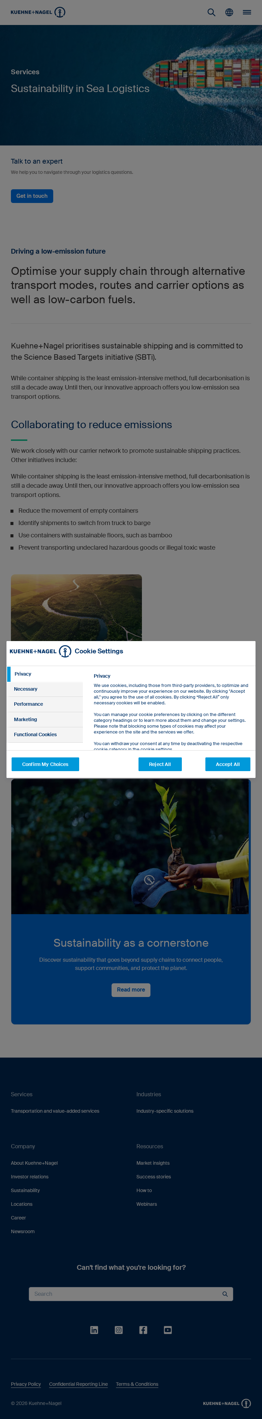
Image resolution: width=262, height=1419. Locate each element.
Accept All (228, 764)
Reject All (160, 764)
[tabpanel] (171, 728)
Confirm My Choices (45, 764)
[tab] (44, 674)
